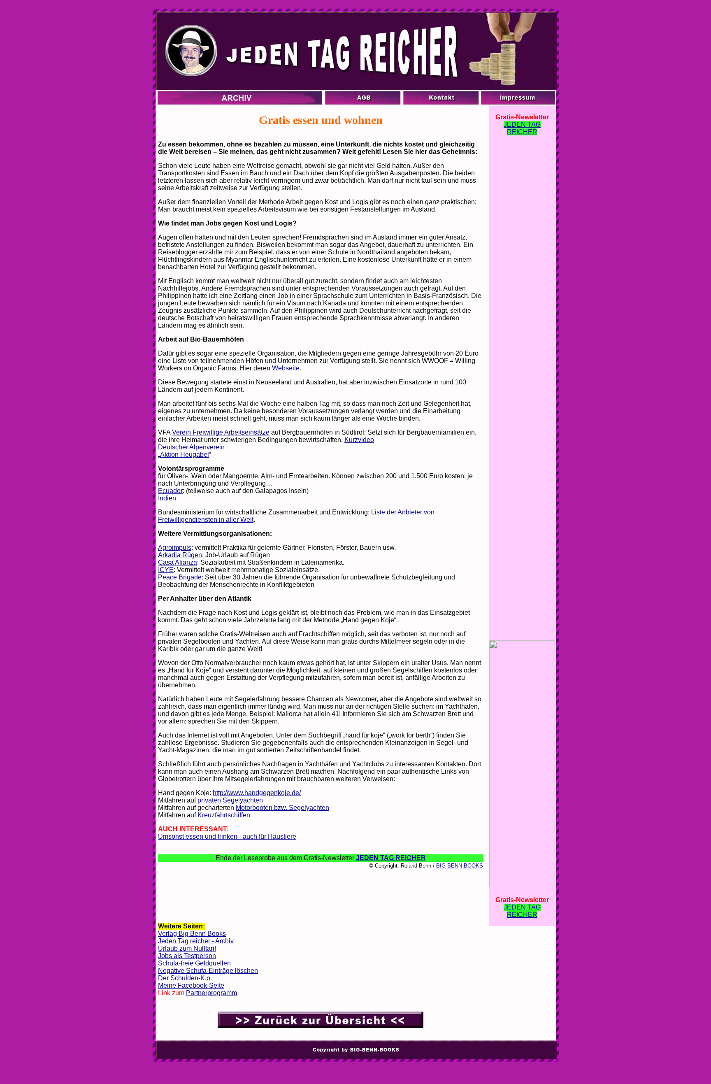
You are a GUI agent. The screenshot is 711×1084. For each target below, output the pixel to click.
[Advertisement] (320, 895)
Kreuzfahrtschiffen (224, 815)
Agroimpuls (174, 547)
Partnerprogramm (211, 992)
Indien (167, 498)
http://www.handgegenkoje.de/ (257, 792)
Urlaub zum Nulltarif (187, 948)
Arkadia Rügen (180, 554)
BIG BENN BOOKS (459, 866)
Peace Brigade (180, 577)
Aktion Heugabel (184, 454)
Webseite (286, 368)
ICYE (166, 569)
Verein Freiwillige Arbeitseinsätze (221, 432)
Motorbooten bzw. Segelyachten (282, 807)
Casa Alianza (177, 562)
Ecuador (170, 490)
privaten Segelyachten (230, 800)
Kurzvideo (359, 439)
